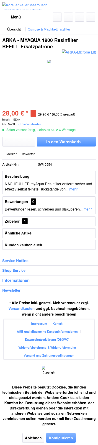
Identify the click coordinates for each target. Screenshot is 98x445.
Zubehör (15, 221)
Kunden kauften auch (23, 244)
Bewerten (28, 154)
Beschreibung (17, 176)
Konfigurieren (61, 437)
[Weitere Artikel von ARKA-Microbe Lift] (79, 53)
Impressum (39, 323)
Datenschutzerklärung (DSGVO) (47, 339)
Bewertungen (16, 201)
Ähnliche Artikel (18, 233)
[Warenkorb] (90, 17)
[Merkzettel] (68, 17)
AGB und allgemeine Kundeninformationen (47, 331)
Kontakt (58, 323)
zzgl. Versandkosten (28, 124)
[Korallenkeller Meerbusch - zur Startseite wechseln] (25, 6)
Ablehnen (33, 437)
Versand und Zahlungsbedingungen (49, 355)
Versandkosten (21, 308)
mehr (72, 189)
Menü (16, 17)
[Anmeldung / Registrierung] (79, 17)
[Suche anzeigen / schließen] (57, 17)
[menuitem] (11, 17)
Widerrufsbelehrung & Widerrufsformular (47, 347)
